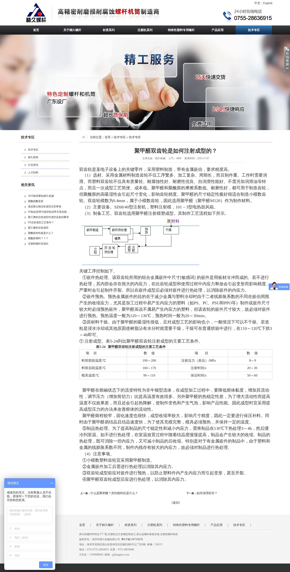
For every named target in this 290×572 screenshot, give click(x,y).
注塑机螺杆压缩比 (38, 243)
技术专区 (254, 30)
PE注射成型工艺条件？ (41, 222)
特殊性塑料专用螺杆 (181, 30)
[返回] (176, 502)
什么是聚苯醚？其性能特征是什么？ (114, 493)
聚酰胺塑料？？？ (38, 238)
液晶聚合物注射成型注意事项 (44, 206)
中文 (257, 3)
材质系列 (109, 30)
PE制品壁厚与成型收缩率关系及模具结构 (48, 211)
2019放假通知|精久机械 (41, 195)
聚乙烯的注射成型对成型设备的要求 (48, 217)
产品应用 (218, 30)
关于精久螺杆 (72, 30)
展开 (287, 58)
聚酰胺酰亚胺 (35, 201)
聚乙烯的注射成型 (38, 227)
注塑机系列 (145, 30)
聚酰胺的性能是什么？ (40, 233)
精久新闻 (33, 157)
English (267, 3)
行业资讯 (33, 164)
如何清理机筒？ (207, 493)
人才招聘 (33, 172)
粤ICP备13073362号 (132, 539)
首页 (36, 30)
